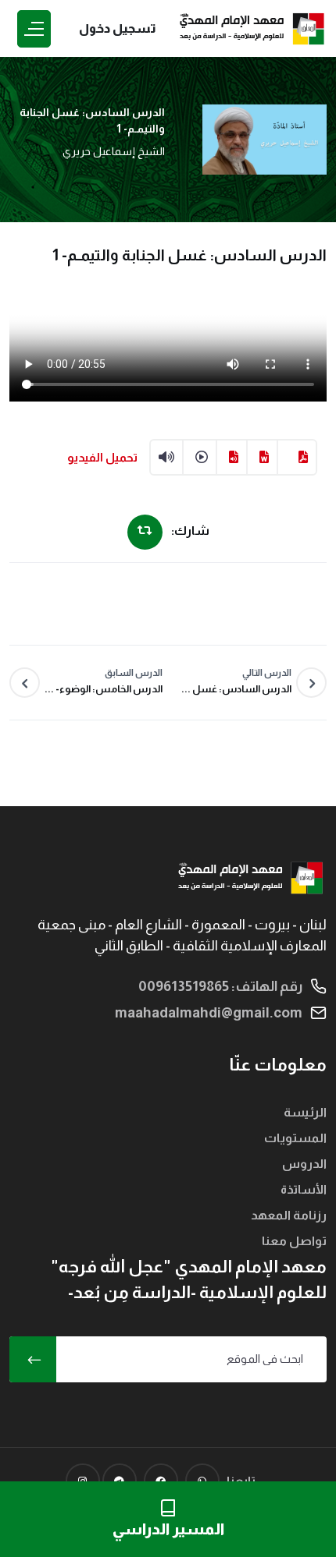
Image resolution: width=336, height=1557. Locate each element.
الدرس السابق (104, 681)
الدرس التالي (236, 681)
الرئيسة (305, 1112)
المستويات (295, 1138)
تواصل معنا (294, 1240)
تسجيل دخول (117, 28)
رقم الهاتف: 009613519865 (220, 986)
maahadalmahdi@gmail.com (208, 1013)
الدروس (304, 1163)
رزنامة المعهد (289, 1215)
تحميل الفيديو (102, 457)
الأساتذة (304, 1189)
